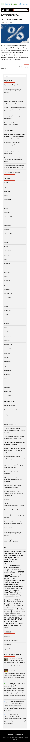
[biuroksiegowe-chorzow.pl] (3, 10)
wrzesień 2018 (7, 348)
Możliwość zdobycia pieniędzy (17, 701)
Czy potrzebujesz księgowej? (11, 84)
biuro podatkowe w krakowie (12, 558)
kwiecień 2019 (7, 319)
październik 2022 (8, 216)
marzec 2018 (7, 374)
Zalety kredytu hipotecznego (11, 20)
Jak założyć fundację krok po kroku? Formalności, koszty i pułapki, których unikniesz (13, 91)
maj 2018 (6, 366)
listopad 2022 (7, 212)
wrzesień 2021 (7, 238)
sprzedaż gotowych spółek (14, 609)
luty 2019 (6, 327)
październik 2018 (8, 344)
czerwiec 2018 (7, 361)
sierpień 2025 (7, 191)
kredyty (7, 576)
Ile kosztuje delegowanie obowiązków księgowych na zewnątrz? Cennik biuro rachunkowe (13, 479)
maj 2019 (6, 314)
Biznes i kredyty (10, 66)
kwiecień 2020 (7, 268)
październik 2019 (8, 293)
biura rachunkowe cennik (19, 551)
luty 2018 (6, 378)
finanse (21, 572)
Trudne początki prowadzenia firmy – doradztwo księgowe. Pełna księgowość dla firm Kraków (14, 430)
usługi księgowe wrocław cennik (14, 616)
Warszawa (9, 625)
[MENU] (7, 10)
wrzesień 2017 (7, 391)
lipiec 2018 (6, 357)
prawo (21, 597)
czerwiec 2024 (7, 204)
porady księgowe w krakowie (12, 596)
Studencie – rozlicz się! (9, 405)
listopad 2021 (7, 229)
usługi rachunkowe (16, 617)
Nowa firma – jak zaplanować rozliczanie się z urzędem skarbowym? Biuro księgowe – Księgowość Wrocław (15, 109)
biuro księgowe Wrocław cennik (13, 554)
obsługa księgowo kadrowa (12, 591)
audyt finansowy (8, 551)
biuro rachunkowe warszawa (12, 563)
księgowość (9, 580)
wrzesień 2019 (7, 297)
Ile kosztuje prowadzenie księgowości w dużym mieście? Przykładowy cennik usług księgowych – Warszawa (14, 465)
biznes (13, 566)
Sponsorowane (7, 644)
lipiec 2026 (6, 182)
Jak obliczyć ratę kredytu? (16, 658)
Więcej (26, 63)
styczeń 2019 (7, 331)
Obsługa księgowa (16, 588)
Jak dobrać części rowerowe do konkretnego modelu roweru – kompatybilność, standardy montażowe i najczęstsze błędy (14, 136)
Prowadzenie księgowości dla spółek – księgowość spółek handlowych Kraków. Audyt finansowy (13, 116)
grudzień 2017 (7, 387)
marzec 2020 (7, 272)
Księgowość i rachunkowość (11, 640)
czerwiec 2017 (7, 395)
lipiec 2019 (6, 306)
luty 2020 (6, 276)
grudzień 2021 (7, 225)
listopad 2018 (7, 340)
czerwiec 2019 (7, 310)
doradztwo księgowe (10, 572)
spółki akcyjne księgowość (12, 611)
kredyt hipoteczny (22, 66)
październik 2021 (8, 233)
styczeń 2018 (7, 383)
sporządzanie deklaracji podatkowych (14, 607)
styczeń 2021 (7, 263)
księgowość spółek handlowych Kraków (14, 582)
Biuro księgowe (10, 553)
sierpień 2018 (7, 353)
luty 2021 (6, 259)
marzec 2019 (7, 323)
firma (5, 574)
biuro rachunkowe (10, 561)
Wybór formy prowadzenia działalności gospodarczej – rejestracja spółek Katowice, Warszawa (14, 515)
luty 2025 (6, 195)
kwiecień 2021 (7, 250)
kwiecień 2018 (7, 370)
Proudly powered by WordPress (9, 737)
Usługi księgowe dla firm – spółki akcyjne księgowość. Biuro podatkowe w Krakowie (14, 685)
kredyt (20, 574)
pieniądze (12, 595)
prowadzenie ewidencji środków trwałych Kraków (13, 600)
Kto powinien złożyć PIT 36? (10, 424)
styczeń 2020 (7, 280)
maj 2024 (6, 208)
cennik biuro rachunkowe (12, 567)
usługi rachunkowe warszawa (13, 620)
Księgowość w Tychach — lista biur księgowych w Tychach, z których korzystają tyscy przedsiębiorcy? (14, 458)
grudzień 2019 (7, 285)
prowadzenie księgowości (13, 603)
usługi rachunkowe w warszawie (13, 622)
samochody (21, 605)
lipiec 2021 (6, 242)
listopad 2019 (7, 289)
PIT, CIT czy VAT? (8, 527)
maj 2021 (6, 246)
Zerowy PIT (6, 97)
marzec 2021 (7, 255)
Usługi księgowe (17, 613)
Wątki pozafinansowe (9, 649)
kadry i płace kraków (13, 574)
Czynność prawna (14, 714)
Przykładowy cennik (11, 605)
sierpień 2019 (7, 302)
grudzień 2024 (7, 199)
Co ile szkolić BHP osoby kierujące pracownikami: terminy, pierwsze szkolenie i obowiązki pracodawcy (14, 144)
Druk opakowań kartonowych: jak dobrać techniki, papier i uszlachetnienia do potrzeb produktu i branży (14, 151)
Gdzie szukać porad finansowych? (12, 420)
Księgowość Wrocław (12, 585)
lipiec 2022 (6, 221)
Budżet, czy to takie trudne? (10, 409)
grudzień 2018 (7, 336)
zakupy (17, 625)
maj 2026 (6, 187)
